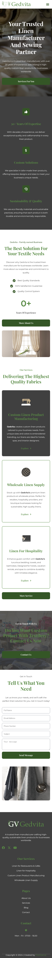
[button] (47, 4)
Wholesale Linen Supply (26, 880)
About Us (26, 898)
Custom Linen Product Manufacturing (26, 875)
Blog (26, 907)
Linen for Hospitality (26, 871)
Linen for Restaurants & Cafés (26, 866)
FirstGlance (40, 955)
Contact (26, 912)
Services (26, 903)
